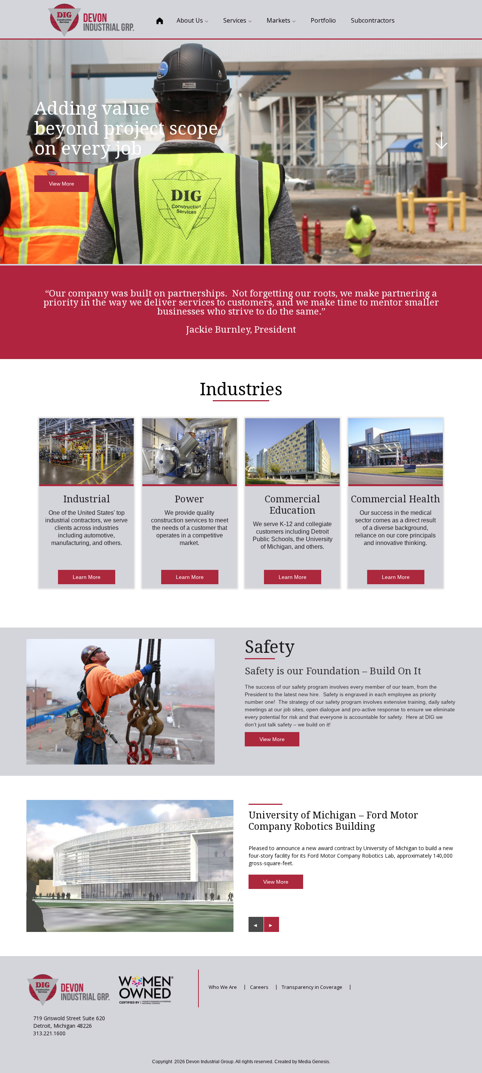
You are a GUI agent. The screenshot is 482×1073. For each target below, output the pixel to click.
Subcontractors (373, 20)
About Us (190, 20)
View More (61, 184)
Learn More (87, 577)
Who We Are (223, 987)
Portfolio (323, 20)
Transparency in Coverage (312, 987)
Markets (278, 20)
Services (234, 20)
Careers (259, 987)
